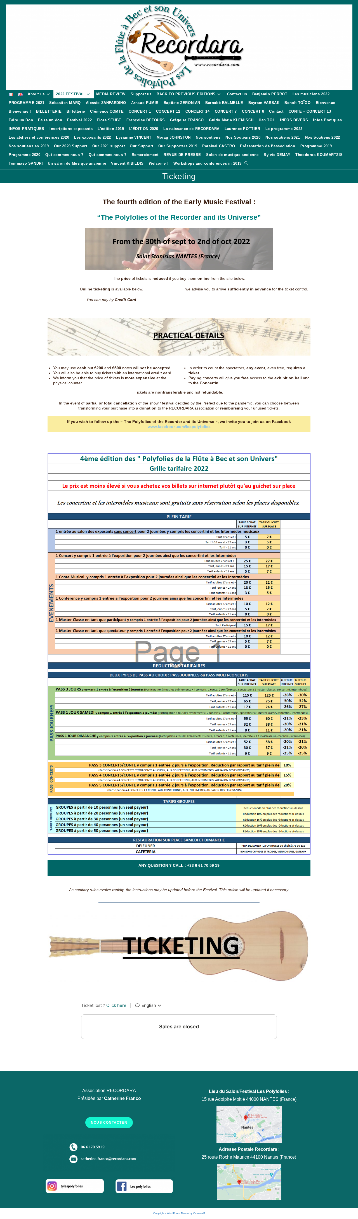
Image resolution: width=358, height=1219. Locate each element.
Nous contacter (109, 1123)
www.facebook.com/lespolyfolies (179, 426)
